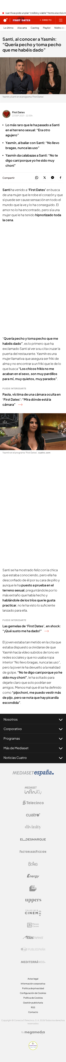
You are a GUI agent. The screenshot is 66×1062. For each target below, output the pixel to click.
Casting (35, 28)
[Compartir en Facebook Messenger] (52, 178)
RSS (33, 1007)
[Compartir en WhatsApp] (37, 178)
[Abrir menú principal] (60, 20)
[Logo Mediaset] (33, 775)
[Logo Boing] (33, 863)
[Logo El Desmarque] (33, 839)
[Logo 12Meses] (33, 925)
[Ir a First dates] (21, 20)
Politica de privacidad (33, 988)
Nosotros (11, 719)
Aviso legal (33, 978)
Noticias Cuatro (15, 758)
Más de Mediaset (16, 748)
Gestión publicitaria (33, 1002)
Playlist (47, 28)
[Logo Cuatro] (33, 815)
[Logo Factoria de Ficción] (33, 851)
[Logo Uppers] (33, 900)
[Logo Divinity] (33, 827)
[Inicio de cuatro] (5, 20)
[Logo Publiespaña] (33, 949)
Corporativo (13, 729)
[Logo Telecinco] (33, 802)
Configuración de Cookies (33, 993)
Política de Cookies (33, 997)
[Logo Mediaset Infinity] (33, 790)
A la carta (22, 28)
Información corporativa (33, 983)
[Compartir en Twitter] (45, 178)
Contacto (33, 1012)
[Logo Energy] (33, 876)
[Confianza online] (33, 1049)
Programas (12, 738)
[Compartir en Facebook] (60, 178)
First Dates (18, 112)
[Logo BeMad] (33, 888)
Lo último (9, 28)
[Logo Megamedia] (35, 1032)
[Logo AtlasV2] (33, 937)
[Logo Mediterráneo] (33, 961)
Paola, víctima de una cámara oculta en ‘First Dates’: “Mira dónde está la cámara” (31, 399)
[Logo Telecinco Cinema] (33, 913)
